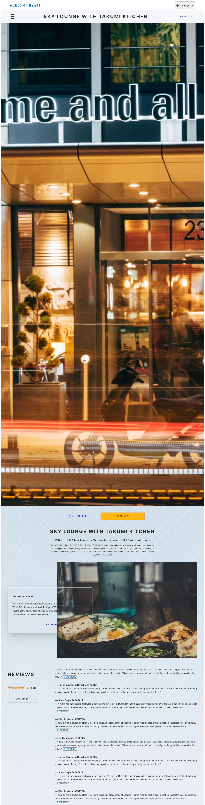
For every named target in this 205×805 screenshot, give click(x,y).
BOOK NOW (186, 16)
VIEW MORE (22, 699)
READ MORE (70, 677)
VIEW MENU (50, 624)
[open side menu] (12, 16)
